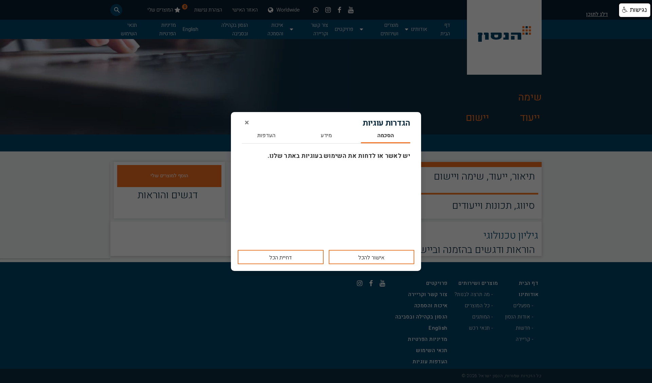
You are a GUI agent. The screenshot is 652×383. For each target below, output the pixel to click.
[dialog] (326, 191)
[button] (634, 10)
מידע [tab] (326, 136)
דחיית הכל (280, 258)
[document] (326, 191)
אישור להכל (371, 258)
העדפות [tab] (266, 136)
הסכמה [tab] (385, 136)
